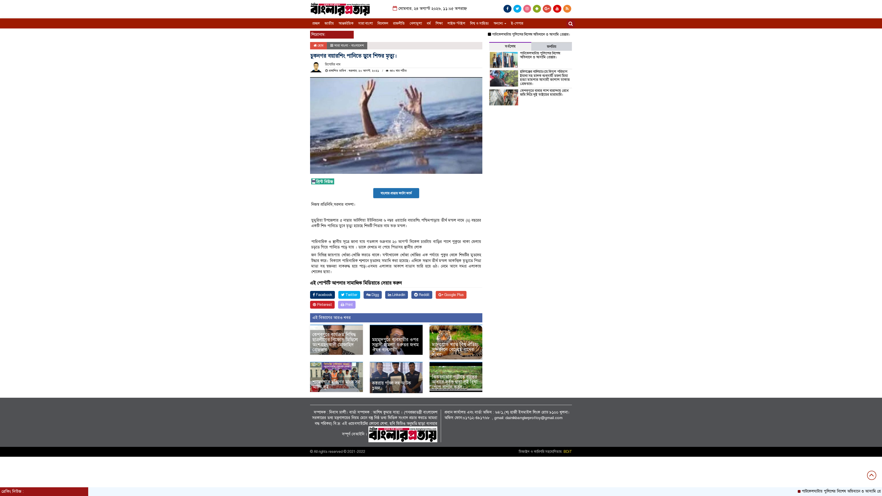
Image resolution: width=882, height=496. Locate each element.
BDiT (567, 451)
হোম (320, 45)
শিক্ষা (439, 23)
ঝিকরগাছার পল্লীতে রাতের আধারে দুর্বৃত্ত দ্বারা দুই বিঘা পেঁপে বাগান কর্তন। (455, 382)
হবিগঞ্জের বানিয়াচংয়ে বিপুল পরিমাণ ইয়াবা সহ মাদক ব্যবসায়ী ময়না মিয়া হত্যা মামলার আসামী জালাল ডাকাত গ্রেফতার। (545, 77)
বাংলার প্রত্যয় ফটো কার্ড (396, 193)
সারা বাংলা (365, 23)
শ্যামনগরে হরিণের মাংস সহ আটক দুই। (336, 384)
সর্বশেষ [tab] (510, 46)
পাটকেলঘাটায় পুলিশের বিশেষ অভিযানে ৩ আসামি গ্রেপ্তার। (511, 34)
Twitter (351, 295)
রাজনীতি (399, 23)
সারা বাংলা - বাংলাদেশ (349, 45)
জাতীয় (329, 23)
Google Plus (453, 295)
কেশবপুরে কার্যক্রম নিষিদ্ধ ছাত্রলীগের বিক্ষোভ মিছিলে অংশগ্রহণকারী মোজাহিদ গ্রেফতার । (335, 342)
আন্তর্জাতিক (346, 23)
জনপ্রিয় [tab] (551, 46)
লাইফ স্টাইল (456, 23)
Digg (374, 295)
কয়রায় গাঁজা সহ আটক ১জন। (391, 385)
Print (348, 304)
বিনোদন (383, 23)
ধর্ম (429, 23)
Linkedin (398, 295)
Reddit (424, 295)
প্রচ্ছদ (316, 23)
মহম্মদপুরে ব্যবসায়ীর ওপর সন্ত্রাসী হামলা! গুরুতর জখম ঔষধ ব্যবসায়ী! (395, 345)
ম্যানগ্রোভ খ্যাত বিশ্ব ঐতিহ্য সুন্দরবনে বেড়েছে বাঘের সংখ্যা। (455, 350)
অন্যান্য (499, 23)
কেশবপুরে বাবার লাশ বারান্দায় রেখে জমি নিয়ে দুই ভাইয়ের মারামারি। (544, 92)
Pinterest (324, 304)
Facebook (323, 295)
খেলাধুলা (416, 23)
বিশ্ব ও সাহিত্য (479, 23)
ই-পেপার (517, 23)
